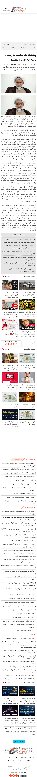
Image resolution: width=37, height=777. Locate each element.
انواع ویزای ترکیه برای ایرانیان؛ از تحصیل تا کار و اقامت (19, 638)
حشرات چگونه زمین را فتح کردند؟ (25, 613)
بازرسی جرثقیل (27, 728)
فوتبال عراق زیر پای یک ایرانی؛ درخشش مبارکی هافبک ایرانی (17, 642)
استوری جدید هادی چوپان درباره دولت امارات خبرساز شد (18, 469)
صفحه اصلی (32, 44)
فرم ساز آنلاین (18, 728)
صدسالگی (23, 757)
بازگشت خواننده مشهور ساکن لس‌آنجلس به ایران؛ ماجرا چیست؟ (19, 572)
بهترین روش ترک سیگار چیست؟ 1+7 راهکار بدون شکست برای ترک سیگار (19, 651)
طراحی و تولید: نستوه (16, 772)
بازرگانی (31, 635)
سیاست (25, 44)
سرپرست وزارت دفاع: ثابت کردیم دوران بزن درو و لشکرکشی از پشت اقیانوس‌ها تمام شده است (18, 530)
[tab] (30, 459)
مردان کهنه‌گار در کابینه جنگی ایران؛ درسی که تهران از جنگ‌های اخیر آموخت (19, 264)
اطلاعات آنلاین (18, 9)
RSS (7, 760)
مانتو (34, 728)
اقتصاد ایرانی (24, 731)
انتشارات (20, 760)
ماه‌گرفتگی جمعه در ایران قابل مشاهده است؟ (21, 540)
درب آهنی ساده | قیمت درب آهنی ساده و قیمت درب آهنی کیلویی (19, 671)
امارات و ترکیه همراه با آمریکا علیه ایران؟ (23, 484)
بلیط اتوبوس (32, 735)
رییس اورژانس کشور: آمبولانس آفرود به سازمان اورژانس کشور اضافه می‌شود (20, 536)
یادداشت (28, 760)
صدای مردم (6, 757)
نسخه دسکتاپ (18, 741)
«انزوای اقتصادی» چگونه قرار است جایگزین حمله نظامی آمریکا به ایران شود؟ (20, 270)
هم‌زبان (15, 757)
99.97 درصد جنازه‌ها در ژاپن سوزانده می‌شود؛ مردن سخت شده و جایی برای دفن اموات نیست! (20, 246)
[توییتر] (13, 775)
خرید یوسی (32, 731)
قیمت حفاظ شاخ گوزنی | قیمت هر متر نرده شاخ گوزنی (19, 675)
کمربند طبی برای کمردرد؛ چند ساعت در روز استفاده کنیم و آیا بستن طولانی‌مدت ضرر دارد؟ (18, 646)
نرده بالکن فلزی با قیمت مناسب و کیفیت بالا (22, 667)
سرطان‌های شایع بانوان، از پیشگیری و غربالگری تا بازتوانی (18, 606)
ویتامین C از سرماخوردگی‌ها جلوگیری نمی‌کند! (21, 598)
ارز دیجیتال (9, 731)
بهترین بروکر (16, 731)
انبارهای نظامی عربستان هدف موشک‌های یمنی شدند (19, 602)
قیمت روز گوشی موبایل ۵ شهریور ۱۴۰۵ (23, 617)
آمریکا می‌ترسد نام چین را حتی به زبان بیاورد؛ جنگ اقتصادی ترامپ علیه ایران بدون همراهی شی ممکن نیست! (19, 240)
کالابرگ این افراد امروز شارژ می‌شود (24, 480)
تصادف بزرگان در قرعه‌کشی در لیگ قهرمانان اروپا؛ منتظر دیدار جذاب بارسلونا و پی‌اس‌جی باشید (20, 554)
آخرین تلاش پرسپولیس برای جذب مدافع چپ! (21, 595)
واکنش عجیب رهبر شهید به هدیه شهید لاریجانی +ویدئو (18, 550)
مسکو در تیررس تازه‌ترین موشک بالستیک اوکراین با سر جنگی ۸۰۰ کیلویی (18, 488)
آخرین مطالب (29, 507)
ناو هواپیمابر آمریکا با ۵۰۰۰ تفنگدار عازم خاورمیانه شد (19, 476)
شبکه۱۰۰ (31, 757)
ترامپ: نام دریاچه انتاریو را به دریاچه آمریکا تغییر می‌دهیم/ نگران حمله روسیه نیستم (19, 524)
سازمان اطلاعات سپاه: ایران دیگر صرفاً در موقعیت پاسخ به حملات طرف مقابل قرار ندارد (19, 545)
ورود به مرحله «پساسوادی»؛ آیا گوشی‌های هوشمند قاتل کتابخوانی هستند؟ (18, 252)
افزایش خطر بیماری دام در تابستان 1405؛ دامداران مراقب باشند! (19, 662)
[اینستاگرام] (16, 775)
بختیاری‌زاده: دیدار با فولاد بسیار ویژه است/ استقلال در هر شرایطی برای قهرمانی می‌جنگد (19, 518)
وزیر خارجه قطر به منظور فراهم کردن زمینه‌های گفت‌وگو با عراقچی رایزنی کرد (19, 625)
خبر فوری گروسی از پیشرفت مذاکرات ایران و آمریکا (20, 497)
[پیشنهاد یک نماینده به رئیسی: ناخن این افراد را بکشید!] (18, 83)
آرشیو (13, 760)
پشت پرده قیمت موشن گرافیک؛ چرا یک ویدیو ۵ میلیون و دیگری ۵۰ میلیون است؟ (19, 657)
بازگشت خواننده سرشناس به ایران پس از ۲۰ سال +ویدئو (18, 473)
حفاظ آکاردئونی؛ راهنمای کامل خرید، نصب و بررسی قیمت (18, 679)
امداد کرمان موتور (9, 728)
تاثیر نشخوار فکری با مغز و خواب (25, 630)
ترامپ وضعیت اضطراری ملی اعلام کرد (23, 493)
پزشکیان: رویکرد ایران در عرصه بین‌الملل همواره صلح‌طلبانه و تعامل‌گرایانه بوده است (18, 584)
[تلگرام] (10, 775)
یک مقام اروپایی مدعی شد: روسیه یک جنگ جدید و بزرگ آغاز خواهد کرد (18, 566)
